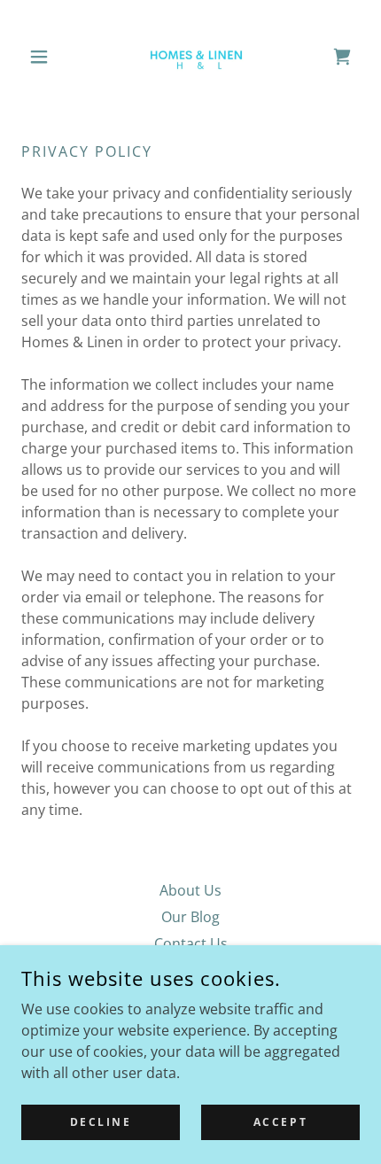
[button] (46, 56)
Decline (101, 1121)
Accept (280, 1121)
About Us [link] (190, 890)
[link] (190, 56)
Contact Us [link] (191, 943)
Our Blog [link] (190, 917)
